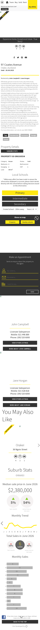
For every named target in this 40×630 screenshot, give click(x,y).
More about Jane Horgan (20, 405)
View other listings (20, 343)
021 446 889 (23, 334)
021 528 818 (23, 390)
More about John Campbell (20, 349)
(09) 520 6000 (23, 337)
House (6, 139)
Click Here (5, 9)
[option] (20, 443)
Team (11, 2)
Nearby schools (27, 222)
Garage (33, 135)
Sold (20, 2)
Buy (16, 2)
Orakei (20, 445)
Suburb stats (12, 151)
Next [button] (39, 445)
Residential (14, 135)
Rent (25, 2)
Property (12, 222)
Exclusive (24, 135)
